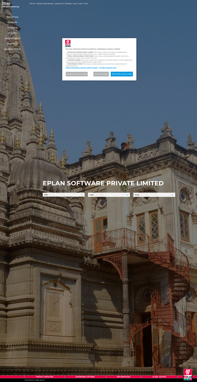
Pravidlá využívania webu (107, 68)
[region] (99, 59)
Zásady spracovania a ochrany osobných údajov (82, 68)
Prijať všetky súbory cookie (122, 74)
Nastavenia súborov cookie (77, 74)
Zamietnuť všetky (101, 74)
